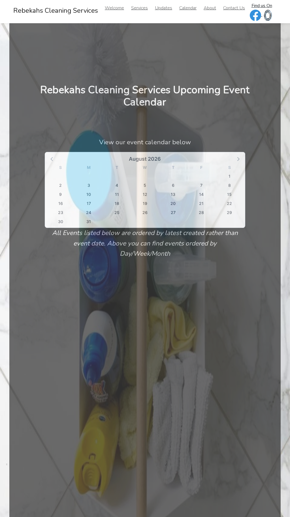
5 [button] (145, 185)
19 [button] (145, 203)
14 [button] (201, 194)
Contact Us (234, 8)
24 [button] (88, 212)
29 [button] (229, 212)
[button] (52, 158)
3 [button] (89, 185)
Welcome (114, 8)
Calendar (188, 8)
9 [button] (60, 194)
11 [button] (117, 194)
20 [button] (173, 203)
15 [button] (229, 194)
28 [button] (201, 212)
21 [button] (201, 203)
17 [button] (89, 203)
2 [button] (60, 185)
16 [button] (60, 203)
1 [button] (230, 176)
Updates (163, 8)
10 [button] (88, 194)
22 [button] (229, 203)
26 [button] (145, 212)
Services (139, 8)
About (210, 8)
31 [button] (88, 221)
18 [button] (117, 203)
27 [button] (173, 212)
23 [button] (60, 212)
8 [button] (229, 185)
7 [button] (201, 185)
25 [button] (117, 212)
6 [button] (173, 185)
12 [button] (145, 194)
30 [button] (60, 221)
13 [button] (173, 194)
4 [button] (117, 185)
